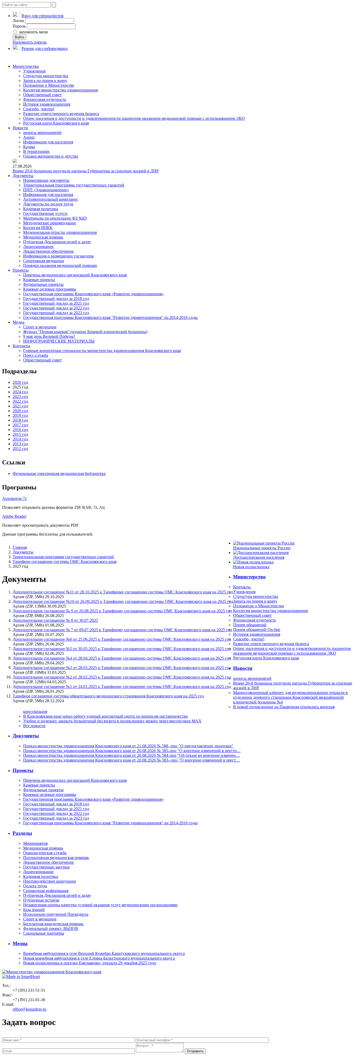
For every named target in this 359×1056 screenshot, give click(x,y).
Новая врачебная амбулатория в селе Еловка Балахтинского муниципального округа (99, 958)
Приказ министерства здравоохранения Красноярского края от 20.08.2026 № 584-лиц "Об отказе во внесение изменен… (131, 755)
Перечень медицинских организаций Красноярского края (75, 275)
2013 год (20, 444)
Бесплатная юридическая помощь (53, 924)
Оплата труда (35, 886)
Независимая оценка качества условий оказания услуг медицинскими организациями (100, 905)
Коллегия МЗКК (38, 227)
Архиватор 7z (14, 498)
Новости (20, 128)
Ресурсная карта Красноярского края (56, 123)
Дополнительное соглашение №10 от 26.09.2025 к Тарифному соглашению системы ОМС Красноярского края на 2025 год (123, 601)
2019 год (20, 415)
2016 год (20, 429)
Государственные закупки (46, 867)
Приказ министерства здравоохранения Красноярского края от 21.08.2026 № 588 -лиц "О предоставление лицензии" (128, 746)
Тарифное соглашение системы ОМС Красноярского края (64, 561)
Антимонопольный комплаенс (50, 199)
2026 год (20, 382)
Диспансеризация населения (258, 557)
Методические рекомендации (49, 223)
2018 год (20, 420)
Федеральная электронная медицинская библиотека (59, 473)
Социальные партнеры (43, 933)
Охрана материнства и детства (50, 156)
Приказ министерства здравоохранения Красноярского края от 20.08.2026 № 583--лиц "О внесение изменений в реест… (131, 760)
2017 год (20, 425)
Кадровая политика (40, 208)
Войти (19, 37)
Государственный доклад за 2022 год (56, 308)
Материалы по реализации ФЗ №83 (55, 218)
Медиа (18, 322)
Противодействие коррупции (49, 881)
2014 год (20, 439)
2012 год (20, 448)
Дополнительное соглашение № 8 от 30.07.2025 (55, 620)
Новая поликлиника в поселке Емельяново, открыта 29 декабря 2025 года (89, 963)
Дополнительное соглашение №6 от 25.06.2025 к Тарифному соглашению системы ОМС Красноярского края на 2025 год (122, 639)
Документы (23, 175)
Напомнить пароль (30, 42)
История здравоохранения (46, 104)
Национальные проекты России (261, 548)
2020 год (20, 410)
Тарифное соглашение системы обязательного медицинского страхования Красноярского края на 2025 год (108, 696)
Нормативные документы (46, 180)
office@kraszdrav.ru (29, 1009)
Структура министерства (45, 76)
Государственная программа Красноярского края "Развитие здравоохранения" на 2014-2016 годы (110, 317)
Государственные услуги (45, 213)
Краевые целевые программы (49, 289)
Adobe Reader (14, 516)
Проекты (21, 270)
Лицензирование (38, 246)
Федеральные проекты (43, 284)
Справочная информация (45, 890)
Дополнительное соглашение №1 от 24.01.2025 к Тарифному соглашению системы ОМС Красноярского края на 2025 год (122, 686)
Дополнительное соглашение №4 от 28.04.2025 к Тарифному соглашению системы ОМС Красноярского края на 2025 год (122, 658)
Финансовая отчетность (44, 99)
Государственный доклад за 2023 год (56, 312)
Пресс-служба (35, 355)
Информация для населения (48, 142)
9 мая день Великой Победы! (49, 336)
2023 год (20, 396)
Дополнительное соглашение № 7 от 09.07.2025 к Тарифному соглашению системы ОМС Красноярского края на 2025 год (122, 630)
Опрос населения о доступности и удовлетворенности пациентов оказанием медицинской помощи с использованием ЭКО (134, 118)
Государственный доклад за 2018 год (56, 298)
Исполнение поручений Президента (55, 914)
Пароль (19, 26)
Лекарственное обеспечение (48, 251)
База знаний (34, 909)
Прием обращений (249, 625)
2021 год (20, 406)
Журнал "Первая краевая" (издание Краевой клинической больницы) (85, 331)
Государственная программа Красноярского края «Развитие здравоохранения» (93, 294)
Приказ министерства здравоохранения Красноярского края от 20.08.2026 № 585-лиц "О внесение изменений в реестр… (132, 750)
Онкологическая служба (44, 853)
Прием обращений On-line (256, 629)
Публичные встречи (41, 900)
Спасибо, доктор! (38, 109)
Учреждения (34, 71)
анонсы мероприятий (42, 132)
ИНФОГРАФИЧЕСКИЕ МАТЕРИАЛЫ (59, 341)
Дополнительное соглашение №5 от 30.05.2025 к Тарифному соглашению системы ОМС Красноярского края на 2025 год (122, 648)
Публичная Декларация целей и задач (57, 242)
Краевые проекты (39, 279)
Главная (20, 547)
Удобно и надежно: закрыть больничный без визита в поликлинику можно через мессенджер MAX (112, 721)
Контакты (21, 346)
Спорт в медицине (40, 327)
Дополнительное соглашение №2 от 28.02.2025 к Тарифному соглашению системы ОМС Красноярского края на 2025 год (122, 677)
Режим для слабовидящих (45, 48)
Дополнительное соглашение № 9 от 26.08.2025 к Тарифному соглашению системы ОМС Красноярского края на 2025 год (122, 611)
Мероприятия (35, 843)
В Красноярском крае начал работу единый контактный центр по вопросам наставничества (105, 716)
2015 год (20, 434)
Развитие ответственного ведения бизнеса (61, 113)
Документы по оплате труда (48, 204)
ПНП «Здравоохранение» (46, 190)
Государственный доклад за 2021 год (56, 303)
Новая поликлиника (251, 567)
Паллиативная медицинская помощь (56, 857)
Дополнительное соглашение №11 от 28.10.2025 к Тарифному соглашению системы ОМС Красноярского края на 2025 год (123, 592)
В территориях (36, 151)
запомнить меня (33, 32)
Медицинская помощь (43, 237)
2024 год (20, 392)
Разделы (22, 833)
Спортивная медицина (43, 260)
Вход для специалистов (43, 15)
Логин (18, 20)
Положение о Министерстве (48, 85)
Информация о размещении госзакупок (58, 256)
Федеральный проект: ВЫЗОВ (50, 928)
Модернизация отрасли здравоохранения (60, 232)
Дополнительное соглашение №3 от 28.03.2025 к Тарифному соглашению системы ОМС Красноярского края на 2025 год (122, 667)
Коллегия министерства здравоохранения (60, 90)
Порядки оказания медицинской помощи (60, 265)
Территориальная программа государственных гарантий (73, 185)
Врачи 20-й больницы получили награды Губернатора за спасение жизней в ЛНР (86, 171)
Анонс (29, 137)
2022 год (20, 401)
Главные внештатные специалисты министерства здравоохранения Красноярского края (102, 350)
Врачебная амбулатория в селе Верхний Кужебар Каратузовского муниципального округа (104, 953)
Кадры (29, 146)
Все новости (34, 725)
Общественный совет (42, 94)
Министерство (26, 66)
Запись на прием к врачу (45, 80)
